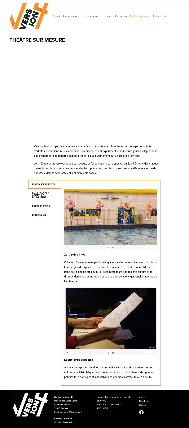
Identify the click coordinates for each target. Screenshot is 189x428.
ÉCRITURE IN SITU (41, 206)
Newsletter (144, 401)
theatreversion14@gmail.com (68, 412)
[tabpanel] (111, 282)
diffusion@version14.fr (64, 422)
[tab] (44, 184)
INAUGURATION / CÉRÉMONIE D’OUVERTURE (40, 195)
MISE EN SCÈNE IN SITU (43, 184)
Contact (142, 405)
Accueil (142, 397)
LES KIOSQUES (39, 215)
